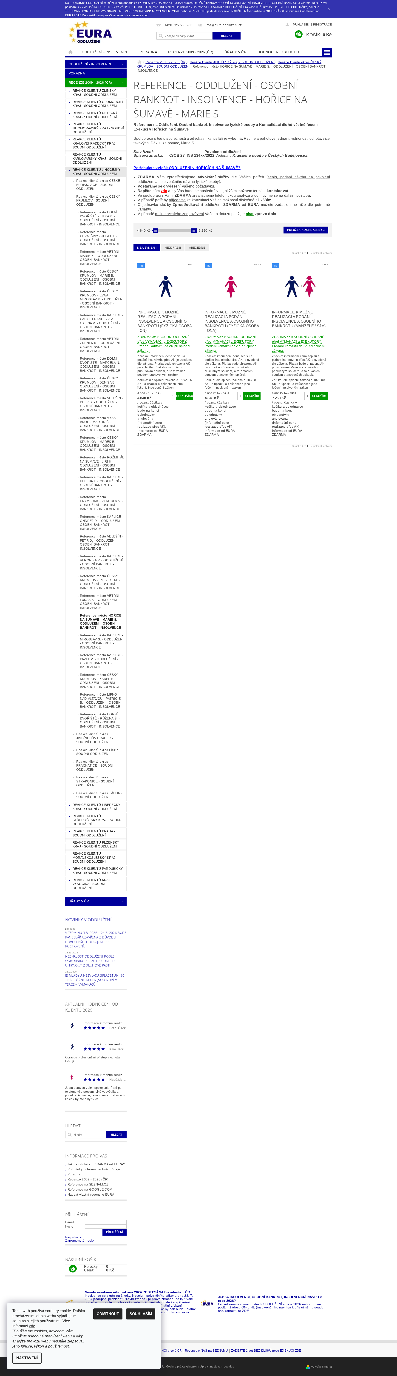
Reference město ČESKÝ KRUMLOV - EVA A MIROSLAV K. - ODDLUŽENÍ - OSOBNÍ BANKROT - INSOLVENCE (101, 299)
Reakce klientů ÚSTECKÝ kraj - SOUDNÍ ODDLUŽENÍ (95, 115)
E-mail (69, 1222)
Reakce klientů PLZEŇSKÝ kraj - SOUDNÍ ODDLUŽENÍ (96, 844)
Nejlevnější (146, 247)
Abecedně (197, 247)
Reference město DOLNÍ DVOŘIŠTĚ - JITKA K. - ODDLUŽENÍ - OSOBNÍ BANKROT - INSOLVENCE (100, 218)
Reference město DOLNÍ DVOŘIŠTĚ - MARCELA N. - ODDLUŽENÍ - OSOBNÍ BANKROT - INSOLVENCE (101, 364)
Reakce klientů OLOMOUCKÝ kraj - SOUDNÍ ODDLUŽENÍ (98, 104)
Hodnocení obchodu (278, 52)
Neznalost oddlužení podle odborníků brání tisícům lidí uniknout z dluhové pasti (90, 960)
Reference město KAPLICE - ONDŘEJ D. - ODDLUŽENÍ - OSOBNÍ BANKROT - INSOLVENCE (101, 523)
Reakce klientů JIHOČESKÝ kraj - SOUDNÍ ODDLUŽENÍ (97, 172)
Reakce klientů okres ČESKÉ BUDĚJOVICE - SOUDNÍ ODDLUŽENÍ (98, 184)
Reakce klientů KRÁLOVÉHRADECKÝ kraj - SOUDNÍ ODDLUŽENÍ (95, 143)
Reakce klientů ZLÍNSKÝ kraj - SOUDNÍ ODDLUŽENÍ (95, 93)
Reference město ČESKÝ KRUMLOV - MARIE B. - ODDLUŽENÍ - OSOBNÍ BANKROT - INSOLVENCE (100, 277)
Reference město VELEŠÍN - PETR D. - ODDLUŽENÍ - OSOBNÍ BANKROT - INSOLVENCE (101, 542)
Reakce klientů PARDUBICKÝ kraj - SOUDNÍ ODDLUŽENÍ (98, 871)
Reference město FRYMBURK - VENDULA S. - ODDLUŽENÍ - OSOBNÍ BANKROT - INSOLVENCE (101, 503)
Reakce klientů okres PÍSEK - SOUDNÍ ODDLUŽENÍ (98, 752)
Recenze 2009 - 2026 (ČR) (190, 52)
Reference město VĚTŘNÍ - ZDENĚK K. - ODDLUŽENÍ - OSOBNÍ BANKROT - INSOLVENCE (101, 345)
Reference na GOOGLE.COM (90, 1189)
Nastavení (27, 1358)
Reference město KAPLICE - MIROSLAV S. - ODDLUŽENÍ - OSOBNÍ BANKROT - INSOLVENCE (101, 641)
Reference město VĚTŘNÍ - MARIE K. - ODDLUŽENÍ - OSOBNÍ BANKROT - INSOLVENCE (101, 258)
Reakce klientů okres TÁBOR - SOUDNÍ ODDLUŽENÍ (99, 795)
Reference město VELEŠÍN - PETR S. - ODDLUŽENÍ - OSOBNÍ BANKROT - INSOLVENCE (101, 404)
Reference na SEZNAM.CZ (88, 1184)
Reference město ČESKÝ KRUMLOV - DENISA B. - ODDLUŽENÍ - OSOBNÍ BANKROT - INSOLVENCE (100, 384)
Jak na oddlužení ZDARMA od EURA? (96, 1164)
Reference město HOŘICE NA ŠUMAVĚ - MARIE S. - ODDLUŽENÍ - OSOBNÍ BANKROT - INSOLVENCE (100, 621)
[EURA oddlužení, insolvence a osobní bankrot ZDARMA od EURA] (90, 32)
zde (164, 191)
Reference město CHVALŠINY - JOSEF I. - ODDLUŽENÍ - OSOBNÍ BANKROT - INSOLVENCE (100, 238)
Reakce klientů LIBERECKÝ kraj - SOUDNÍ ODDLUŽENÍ (96, 807)
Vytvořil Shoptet (321, 1366)
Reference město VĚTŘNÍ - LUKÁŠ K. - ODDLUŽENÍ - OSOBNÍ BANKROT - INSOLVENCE (101, 602)
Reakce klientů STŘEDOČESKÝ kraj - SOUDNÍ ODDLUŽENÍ (98, 820)
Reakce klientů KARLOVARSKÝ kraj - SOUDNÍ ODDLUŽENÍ (97, 158)
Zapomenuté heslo (79, 1240)
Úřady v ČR (235, 52)
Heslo (69, 1226)
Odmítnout (108, 1314)
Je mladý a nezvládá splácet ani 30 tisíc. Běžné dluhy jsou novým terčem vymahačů (95, 980)
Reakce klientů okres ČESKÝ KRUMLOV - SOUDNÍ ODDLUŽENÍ (98, 200)
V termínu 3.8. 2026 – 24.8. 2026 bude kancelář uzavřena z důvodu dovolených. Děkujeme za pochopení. (96, 939)
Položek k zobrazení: (306, 230)
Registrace (322, 24)
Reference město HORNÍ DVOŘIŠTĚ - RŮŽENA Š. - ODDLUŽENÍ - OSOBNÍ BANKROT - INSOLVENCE (100, 720)
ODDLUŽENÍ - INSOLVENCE (105, 52)
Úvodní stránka (70, 52)
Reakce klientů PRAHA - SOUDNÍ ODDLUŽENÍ (94, 833)
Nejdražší (173, 247)
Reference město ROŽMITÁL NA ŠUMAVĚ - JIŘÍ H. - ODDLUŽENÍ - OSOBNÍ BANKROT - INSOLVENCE (102, 463)
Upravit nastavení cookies (217, 1366)
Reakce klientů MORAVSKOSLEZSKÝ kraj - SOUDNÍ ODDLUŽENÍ (95, 857)
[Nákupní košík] (73, 1269)
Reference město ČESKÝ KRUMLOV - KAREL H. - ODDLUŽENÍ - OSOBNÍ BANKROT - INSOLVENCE (100, 681)
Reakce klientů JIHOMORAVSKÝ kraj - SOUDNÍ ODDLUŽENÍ (98, 128)
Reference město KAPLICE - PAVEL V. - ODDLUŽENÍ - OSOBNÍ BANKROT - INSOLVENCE (101, 661)
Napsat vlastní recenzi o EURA (91, 1194)
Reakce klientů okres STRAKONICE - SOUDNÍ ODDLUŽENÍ (95, 781)
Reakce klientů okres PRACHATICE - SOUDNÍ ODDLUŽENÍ (94, 765)
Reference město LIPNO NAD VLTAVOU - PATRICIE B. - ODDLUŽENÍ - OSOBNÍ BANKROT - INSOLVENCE (101, 700)
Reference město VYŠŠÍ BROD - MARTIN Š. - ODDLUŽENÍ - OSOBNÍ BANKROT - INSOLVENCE (100, 424)
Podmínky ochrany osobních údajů (94, 1169)
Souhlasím (141, 1314)
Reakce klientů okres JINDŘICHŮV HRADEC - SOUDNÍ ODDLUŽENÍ (94, 738)
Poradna (148, 52)
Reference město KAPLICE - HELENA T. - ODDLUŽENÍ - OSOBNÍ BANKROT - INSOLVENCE (101, 483)
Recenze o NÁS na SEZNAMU (206, 1350)
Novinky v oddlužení (88, 919)
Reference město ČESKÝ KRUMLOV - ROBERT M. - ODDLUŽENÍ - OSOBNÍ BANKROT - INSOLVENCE (100, 582)
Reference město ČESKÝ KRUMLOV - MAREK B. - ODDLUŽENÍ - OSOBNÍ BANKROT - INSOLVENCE (100, 444)
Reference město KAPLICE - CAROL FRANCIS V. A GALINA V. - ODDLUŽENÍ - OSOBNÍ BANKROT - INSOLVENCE (101, 323)
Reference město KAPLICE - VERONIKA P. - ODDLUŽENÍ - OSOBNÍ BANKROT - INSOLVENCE (101, 562)
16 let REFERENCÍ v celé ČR (160, 1350)
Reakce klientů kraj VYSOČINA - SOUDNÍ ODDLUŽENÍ (91, 884)
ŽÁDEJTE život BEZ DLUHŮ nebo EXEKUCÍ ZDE (266, 1350)
